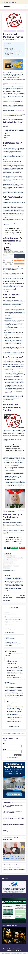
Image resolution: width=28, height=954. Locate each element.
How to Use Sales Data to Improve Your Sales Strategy (13, 829)
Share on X (20, 234)
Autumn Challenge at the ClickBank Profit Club (13, 824)
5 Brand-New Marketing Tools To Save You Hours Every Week (13, 806)
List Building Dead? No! (9, 48)
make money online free (8, 561)
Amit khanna (7, 637)
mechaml (7, 628)
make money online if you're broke (9, 563)
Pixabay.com (5, 869)
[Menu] (25, 6)
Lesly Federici (8, 682)
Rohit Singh (7, 650)
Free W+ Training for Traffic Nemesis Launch (13, 55)
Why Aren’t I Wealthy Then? (10, 49)
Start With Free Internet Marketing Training (13, 54)
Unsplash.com (22, 869)
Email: (4, 749)
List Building (21, 30)
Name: (4, 743)
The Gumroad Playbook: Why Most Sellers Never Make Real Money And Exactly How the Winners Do (14, 818)
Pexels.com (7, 870)
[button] (7, 590)
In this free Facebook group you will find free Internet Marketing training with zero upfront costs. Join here (14, 540)
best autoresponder (7, 553)
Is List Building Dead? (8, 47)
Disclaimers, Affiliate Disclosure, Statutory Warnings (14, 733)
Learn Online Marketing (9, 30)
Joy (8, 660)
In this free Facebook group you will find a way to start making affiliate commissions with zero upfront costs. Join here (14, 231)
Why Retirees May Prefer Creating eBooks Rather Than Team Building (12, 812)
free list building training (8, 557)
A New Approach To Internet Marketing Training (14, 50)
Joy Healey (6, 6)
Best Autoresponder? (9, 53)
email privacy (15, 757)
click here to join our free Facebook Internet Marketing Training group (13, 525)
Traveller (7, 612)
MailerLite (22, 364)
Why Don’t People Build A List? (11, 52)
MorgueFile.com (13, 869)
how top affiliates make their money (10, 559)
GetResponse (15, 364)
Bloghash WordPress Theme (14, 950)
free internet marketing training (9, 555)
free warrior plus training (18, 557)
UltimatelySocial (22, 953)
